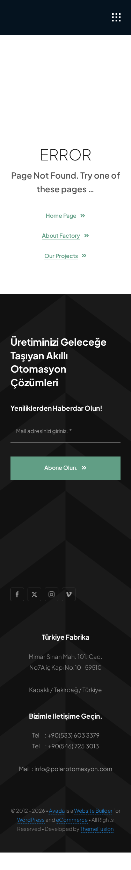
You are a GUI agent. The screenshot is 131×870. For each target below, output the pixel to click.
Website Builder (93, 810)
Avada (57, 810)
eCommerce (72, 819)
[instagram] (51, 594)
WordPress (31, 819)
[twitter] (34, 594)
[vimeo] (68, 594)
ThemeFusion (97, 828)
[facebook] (17, 594)
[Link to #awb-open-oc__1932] (116, 17)
